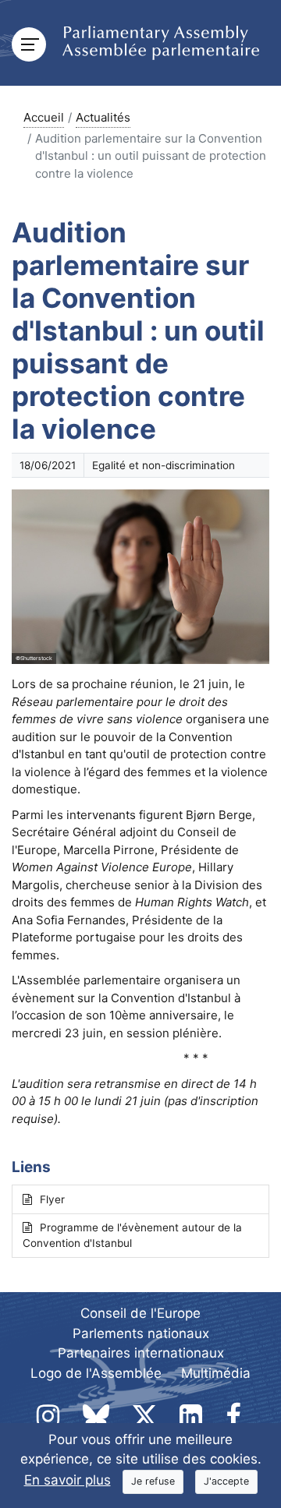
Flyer (52, 1199)
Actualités (103, 117)
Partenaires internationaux (141, 1353)
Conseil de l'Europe (140, 1313)
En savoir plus (67, 1480)
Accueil (43, 117)
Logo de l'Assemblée (96, 1373)
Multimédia (216, 1373)
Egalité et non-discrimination (163, 465)
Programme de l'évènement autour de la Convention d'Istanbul (132, 1235)
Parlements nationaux (141, 1333)
